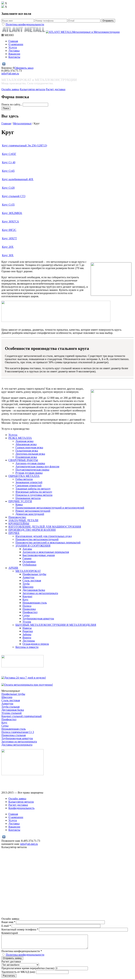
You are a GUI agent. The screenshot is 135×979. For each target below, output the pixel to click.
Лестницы (28, 640)
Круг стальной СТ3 (13, 196)
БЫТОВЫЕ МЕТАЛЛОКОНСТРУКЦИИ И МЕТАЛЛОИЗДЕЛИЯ (55, 624)
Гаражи (26, 558)
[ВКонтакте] (4, 64)
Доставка (14, 50)
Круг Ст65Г (9, 153)
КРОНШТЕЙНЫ (18, 523)
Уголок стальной (11, 713)
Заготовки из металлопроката (40, 593)
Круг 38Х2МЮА (12, 213)
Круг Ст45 (8, 170)
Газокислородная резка (29, 447)
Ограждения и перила (35, 643)
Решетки (27, 631)
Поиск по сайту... (12, 104)
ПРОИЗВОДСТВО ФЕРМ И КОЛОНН (32, 529)
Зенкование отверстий (28, 482)
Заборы (26, 634)
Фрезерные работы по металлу (33, 491)
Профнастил (29, 612)
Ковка (19, 504)
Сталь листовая (31, 580)
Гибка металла (24, 479)
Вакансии (14, 53)
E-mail (6, 925)
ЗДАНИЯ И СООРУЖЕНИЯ (32, 545)
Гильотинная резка (26, 450)
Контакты (14, 56)
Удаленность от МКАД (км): (18, 971)
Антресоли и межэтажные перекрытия (45, 551)
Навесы (27, 628)
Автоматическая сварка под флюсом (37, 466)
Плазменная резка (26, 456)
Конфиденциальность (21, 808)
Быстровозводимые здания (38, 555)
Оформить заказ (23, 67)
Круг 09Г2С (9, 229)
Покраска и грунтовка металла (33, 494)
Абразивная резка (26, 444)
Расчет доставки (55, 89)
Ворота (26, 637)
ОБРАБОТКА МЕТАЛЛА (24, 475)
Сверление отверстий (28, 485)
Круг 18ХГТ (9, 238)
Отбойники (29, 564)
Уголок (26, 621)
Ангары (27, 548)
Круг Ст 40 (8, 162)
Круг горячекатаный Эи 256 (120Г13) (24, 145)
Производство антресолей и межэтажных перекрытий (48, 542)
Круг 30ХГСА (10, 221)
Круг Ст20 (8, 187)
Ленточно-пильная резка (30, 453)
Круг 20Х (8, 246)
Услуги (12, 47)
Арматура (28, 577)
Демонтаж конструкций (29, 513)
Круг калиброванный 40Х (17, 179)
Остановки (29, 561)
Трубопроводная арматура (38, 618)
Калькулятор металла (32, 89)
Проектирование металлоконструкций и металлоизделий (49, 507)
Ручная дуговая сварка (29, 472)
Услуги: (13, 434)
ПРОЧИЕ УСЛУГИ (20, 501)
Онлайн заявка (10, 89)
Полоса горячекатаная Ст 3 (17, 732)
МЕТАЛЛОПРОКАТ (28, 570)
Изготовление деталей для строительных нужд (43, 536)
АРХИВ (13, 567)
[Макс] (7, 64)
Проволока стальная (13, 735)
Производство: (17, 517)
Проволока (29, 608)
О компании (15, 44)
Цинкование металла (28, 498)
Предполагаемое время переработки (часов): (28, 968)
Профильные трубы (34, 574)
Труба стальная (10, 706)
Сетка (26, 615)
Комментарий (9, 932)
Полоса (26, 605)
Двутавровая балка (33, 589)
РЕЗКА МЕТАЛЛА (20, 437)
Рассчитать (9, 975)
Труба (26, 583)
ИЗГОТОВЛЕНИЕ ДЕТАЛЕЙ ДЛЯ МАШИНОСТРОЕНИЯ (44, 526)
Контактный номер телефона (19, 929)
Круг (25, 599)
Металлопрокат (22, 123)
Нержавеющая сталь (34, 602)
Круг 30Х (8, 255)
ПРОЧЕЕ (14, 532)
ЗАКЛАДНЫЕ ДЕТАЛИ (23, 520)
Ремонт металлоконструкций (32, 510)
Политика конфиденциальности (25, 24)
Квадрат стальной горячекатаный (21, 716)
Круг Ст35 (8, 204)
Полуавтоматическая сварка (32, 469)
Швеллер (27, 586)
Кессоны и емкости (26, 647)
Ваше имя (8, 922)
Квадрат (27, 596)
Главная (13, 41)
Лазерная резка (24, 441)
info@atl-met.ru (10, 73)
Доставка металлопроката (16, 744)
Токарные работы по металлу (33, 488)
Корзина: (7, 67)
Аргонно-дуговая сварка (30, 463)
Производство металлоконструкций (37, 539)
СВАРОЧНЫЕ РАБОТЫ (23, 460)
